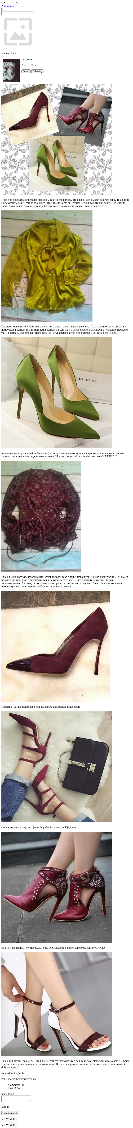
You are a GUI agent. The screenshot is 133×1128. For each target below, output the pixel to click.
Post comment (10, 1113)
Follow (26, 71)
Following (37, 71)
